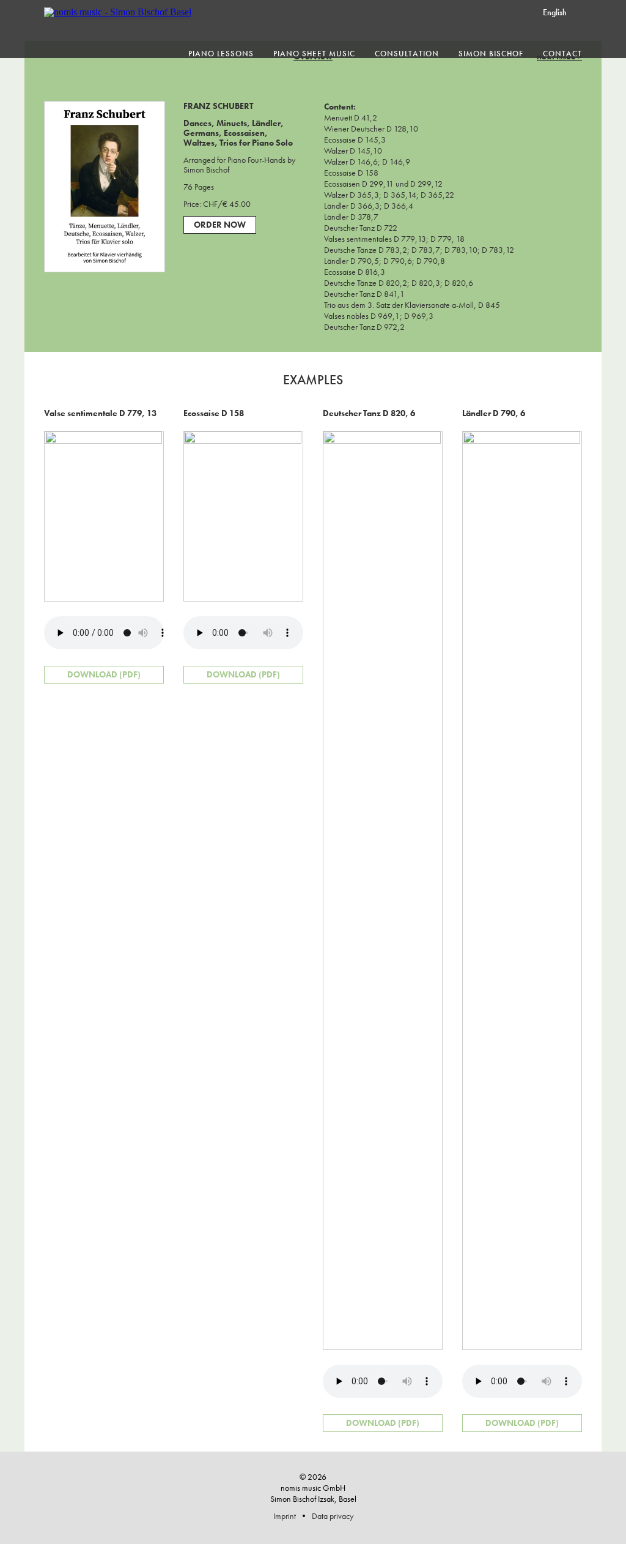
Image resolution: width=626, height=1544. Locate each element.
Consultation (407, 53)
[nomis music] (117, 12)
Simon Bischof (490, 53)
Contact (562, 53)
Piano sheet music (314, 53)
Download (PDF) (104, 674)
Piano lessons (221, 53)
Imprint (284, 1515)
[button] (565, 11)
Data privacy (332, 1515)
